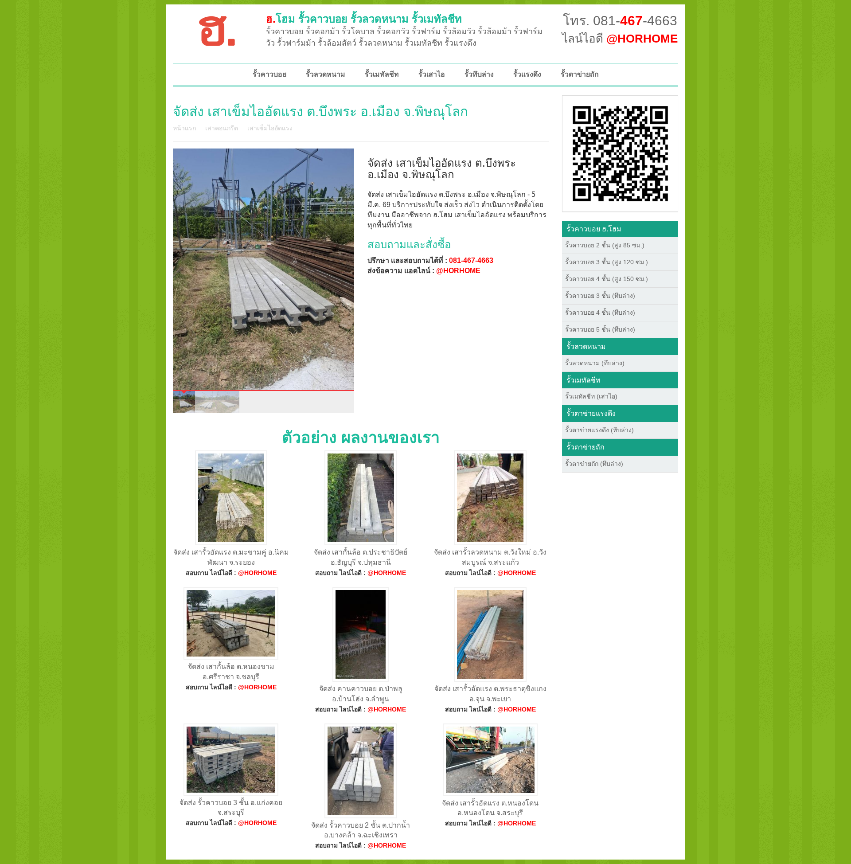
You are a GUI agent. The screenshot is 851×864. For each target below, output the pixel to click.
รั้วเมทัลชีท (382, 74)
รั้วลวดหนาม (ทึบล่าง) (595, 363)
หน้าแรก (184, 128)
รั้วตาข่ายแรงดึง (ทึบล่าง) (599, 430)
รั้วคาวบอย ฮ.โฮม (593, 229)
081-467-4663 (471, 260)
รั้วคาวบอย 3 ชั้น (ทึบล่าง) (600, 295)
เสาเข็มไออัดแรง (270, 128)
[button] (620, 152)
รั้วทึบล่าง (479, 74)
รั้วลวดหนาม (325, 74)
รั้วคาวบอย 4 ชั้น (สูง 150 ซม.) (606, 278)
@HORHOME (458, 270)
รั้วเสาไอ (431, 74)
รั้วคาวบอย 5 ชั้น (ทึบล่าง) (600, 329)
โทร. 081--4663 (620, 20)
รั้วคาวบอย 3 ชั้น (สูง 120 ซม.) (606, 262)
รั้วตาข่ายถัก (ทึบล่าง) (594, 463)
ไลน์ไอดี (620, 38)
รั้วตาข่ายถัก (580, 74)
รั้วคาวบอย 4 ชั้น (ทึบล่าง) (600, 312)
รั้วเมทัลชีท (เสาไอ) (591, 396)
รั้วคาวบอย (269, 74)
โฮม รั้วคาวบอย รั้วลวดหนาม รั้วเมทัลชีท (364, 19)
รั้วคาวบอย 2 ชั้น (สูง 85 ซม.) (604, 245)
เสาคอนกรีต (221, 128)
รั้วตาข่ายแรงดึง (591, 413)
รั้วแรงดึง (527, 74)
